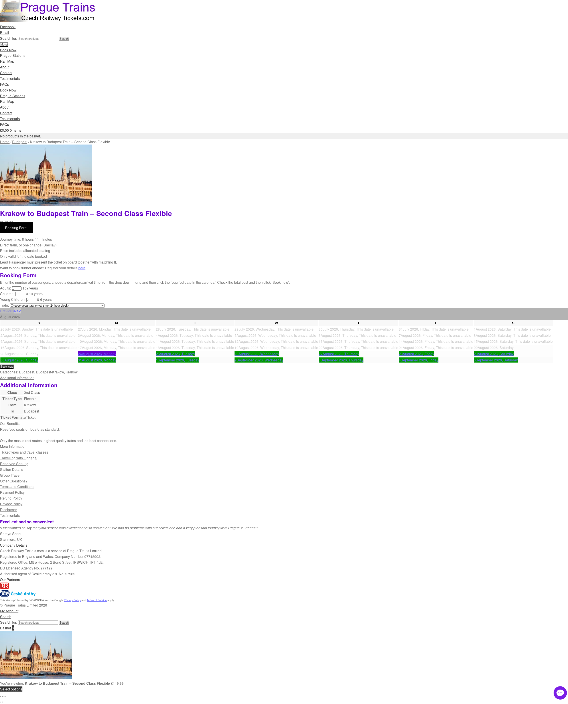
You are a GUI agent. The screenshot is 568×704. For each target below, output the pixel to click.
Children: (7, 293)
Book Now (8, 49)
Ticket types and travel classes (24, 452)
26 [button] (257, 353)
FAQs (4, 84)
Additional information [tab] (17, 377)
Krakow (72, 372)
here (81, 267)
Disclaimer (8, 509)
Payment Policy (12, 492)
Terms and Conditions (17, 486)
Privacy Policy (11, 503)
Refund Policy (11, 498)
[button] (7, 310)
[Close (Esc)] (5, 696)
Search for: (8, 38)
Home (5, 141)
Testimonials (10, 78)
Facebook (8, 26)
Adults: (5, 288)
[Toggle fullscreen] (2, 696)
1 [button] (177, 360)
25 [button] (175, 353)
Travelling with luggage (18, 457)
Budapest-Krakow (50, 372)
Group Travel (10, 475)
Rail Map (7, 61)
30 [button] (19, 360)
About (4, 66)
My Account (9, 610)
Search (64, 38)
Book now (6, 366)
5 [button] (496, 360)
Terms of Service (97, 600)
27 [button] (339, 353)
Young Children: (13, 299)
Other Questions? (14, 481)
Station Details (11, 469)
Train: (4, 305)
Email (4, 32)
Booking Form (16, 227)
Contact (6, 72)
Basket (7, 628)
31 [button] (97, 360)
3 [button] (341, 360)
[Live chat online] (560, 693)
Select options (11, 689)
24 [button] (97, 353)
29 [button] (494, 353)
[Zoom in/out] (0, 696)
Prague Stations (12, 55)
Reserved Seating (14, 463)
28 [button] (416, 353)
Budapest (19, 141)
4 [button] (418, 360)
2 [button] (259, 360)
